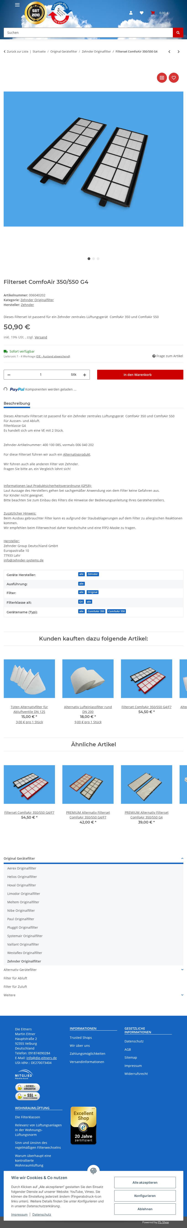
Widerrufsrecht (136, 1073)
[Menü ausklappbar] (17, 3)
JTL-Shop (163, 1222)
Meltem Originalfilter (23, 902)
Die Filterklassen (27, 1117)
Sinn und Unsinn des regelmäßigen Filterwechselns (38, 1145)
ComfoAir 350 (96, 611)
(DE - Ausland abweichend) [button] (53, 356)
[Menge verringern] (9, 374)
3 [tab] (98, 258)
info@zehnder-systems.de (24, 560)
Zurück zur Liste (17, 51)
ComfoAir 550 (116, 611)
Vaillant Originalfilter (23, 944)
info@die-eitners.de (41, 1058)
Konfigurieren (145, 1196)
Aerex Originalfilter (21, 868)
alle (81, 574)
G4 (81, 601)
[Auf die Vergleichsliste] (162, 78)
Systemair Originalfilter (25, 936)
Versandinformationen (87, 1062)
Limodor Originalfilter (23, 893)
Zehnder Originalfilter (37, 300)
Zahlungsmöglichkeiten (87, 1053)
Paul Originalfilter (20, 919)
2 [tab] (93, 258)
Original (92, 592)
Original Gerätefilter (19, 858)
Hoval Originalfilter (21, 885)
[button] (131, 12)
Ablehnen (145, 1209)
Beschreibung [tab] (17, 403)
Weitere (10, 995)
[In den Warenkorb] (7, 66)
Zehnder (93, 574)
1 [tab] (89, 258)
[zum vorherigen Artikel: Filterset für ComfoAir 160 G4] (169, 51)
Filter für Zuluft (15, 986)
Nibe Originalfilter (21, 910)
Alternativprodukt (76, 454)
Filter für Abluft (15, 978)
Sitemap (131, 1057)
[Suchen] (178, 32)
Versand (41, 337)
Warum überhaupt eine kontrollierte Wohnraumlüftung (33, 1160)
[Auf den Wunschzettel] (174, 78)
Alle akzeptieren (145, 1182)
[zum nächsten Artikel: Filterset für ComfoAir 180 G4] (178, 51)
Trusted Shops (81, 1037)
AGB (128, 1049)
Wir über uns (80, 1045)
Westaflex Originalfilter (24, 953)
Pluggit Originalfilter (22, 927)
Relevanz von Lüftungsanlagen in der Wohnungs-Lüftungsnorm (38, 1130)
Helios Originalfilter (22, 876)
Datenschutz (41, 1214)
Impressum (19, 1214)
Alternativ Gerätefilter (20, 970)
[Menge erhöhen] (85, 374)
